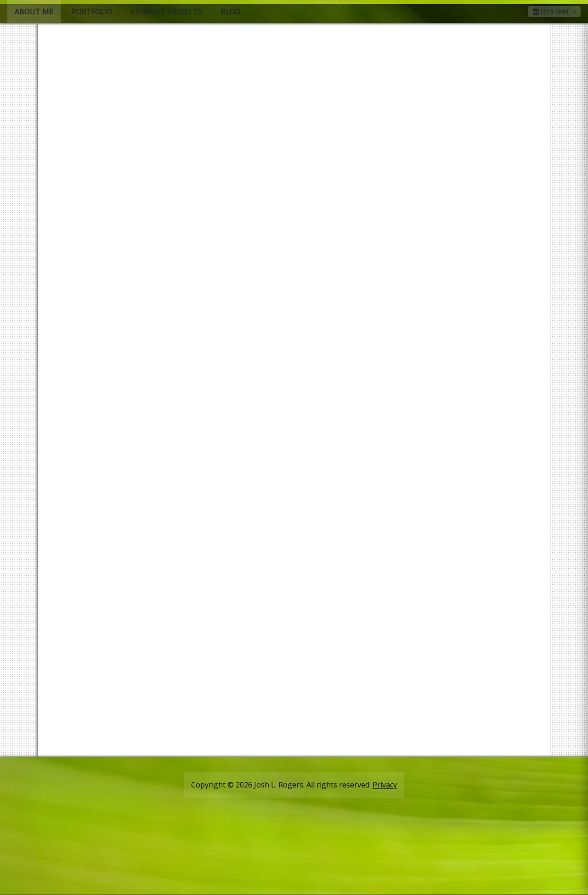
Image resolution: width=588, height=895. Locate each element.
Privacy (385, 785)
